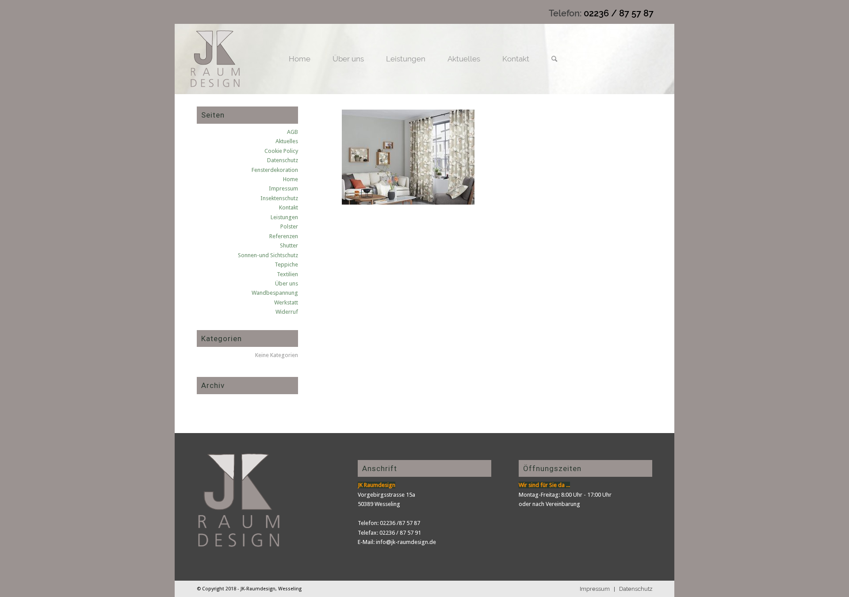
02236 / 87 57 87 (619, 13)
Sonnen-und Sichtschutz (268, 255)
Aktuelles (286, 141)
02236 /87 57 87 (400, 523)
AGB (292, 132)
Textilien (287, 274)
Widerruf (286, 311)
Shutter (289, 245)
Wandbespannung (275, 292)
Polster (289, 226)
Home (290, 179)
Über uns (286, 283)
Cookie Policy (281, 151)
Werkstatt (286, 302)
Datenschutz (282, 160)
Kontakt (288, 207)
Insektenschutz (279, 198)
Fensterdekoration (275, 170)
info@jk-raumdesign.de (406, 542)
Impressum (283, 188)
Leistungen (284, 217)
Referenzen (283, 236)
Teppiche (286, 264)
